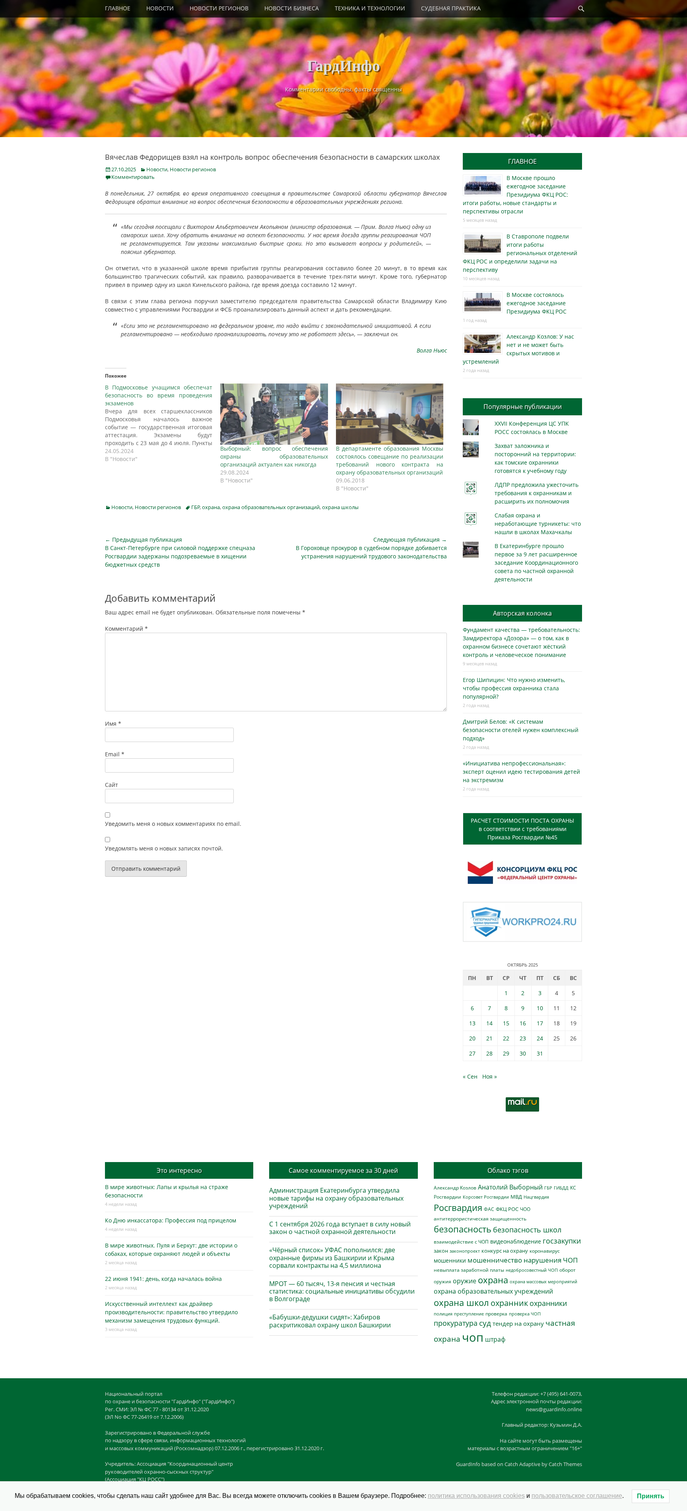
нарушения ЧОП (551, 1260)
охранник (509, 1303)
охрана (211, 507)
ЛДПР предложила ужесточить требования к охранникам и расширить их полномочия (536, 493)
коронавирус (545, 1251)
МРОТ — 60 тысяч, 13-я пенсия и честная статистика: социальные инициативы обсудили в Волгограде (342, 1291)
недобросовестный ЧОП (532, 1270)
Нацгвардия (536, 1197)
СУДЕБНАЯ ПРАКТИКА (451, 8)
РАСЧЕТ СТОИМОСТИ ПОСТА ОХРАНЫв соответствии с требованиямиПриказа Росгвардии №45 (522, 829)
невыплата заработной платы (469, 1270)
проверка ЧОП (525, 1314)
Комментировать (133, 176)
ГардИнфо (343, 65)
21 (489, 1038)
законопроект (465, 1251)
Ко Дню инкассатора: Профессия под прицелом (170, 1220)
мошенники (450, 1260)
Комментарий (126, 628)
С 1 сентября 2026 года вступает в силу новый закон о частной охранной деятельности (340, 1228)
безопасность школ (527, 1229)
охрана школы (340, 507)
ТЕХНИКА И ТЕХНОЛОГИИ (370, 8)
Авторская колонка (522, 613)
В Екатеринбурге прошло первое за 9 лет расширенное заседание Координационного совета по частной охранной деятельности (536, 562)
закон (441, 1251)
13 (472, 1023)
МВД (516, 1196)
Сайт (111, 784)
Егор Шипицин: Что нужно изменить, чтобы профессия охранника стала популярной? (514, 688)
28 (489, 1053)
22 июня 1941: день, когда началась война (163, 1278)
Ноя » (489, 1076)
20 (472, 1038)
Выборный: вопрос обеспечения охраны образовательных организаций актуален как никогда (274, 456)
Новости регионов (193, 169)
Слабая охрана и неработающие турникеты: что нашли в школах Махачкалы (538, 523)
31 (540, 1053)
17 (540, 1023)
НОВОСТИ (160, 8)
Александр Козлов (455, 1187)
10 (540, 1008)
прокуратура (455, 1323)
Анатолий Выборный (510, 1187)
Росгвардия (458, 1207)
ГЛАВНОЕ (117, 8)
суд (485, 1323)
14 (489, 1023)
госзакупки (562, 1241)
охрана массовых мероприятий (543, 1281)
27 (472, 1053)
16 (523, 1023)
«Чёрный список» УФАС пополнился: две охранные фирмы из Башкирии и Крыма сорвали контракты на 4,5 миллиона (332, 1257)
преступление (469, 1314)
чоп (472, 1337)
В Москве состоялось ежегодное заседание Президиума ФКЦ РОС (537, 303)
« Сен (470, 1076)
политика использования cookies (476, 1495)
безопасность (462, 1229)
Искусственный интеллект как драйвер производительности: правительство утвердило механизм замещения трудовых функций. (171, 1312)
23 (523, 1038)
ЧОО (525, 1209)
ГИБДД (561, 1188)
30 (523, 1053)
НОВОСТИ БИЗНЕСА (291, 8)
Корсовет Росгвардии (486, 1197)
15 (506, 1023)
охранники (548, 1303)
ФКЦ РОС (507, 1209)
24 (540, 1038)
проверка (496, 1313)
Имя (113, 723)
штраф (495, 1339)
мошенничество (495, 1260)
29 (506, 1053)
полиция (443, 1314)
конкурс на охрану (504, 1251)
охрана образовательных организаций (271, 507)
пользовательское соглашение (577, 1495)
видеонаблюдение (515, 1241)
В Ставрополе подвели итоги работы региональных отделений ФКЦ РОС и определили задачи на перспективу (520, 252)
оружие (464, 1280)
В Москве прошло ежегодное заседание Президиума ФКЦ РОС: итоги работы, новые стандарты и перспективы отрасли (515, 194)
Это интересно (179, 1170)
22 (506, 1038)
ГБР (195, 507)
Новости (156, 169)
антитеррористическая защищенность (480, 1218)
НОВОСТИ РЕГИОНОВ (219, 8)
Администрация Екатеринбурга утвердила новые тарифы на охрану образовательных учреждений (336, 1198)
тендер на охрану (518, 1323)
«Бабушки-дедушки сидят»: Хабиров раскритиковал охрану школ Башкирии (330, 1321)
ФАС (489, 1209)
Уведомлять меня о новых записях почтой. (164, 848)
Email (114, 754)
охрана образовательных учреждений (493, 1291)
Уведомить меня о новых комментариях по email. (173, 823)
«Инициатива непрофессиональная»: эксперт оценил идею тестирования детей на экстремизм (521, 771)
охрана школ (461, 1302)
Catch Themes (565, 1464)
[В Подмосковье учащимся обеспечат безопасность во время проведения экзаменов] (162, 423)
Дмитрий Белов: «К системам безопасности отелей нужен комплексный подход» (520, 730)
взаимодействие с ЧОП (461, 1241)
